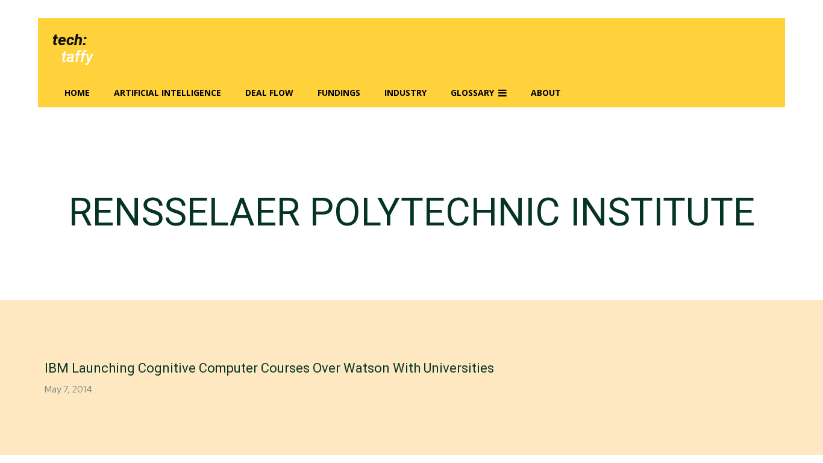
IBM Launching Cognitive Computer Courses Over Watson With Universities (269, 368)
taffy (77, 57)
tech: (69, 40)
